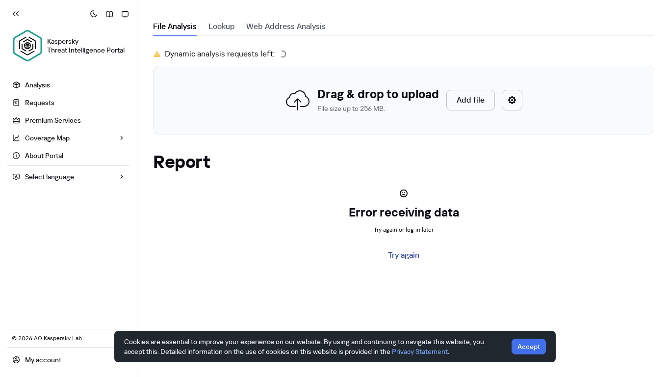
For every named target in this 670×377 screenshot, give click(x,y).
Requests (39, 103)
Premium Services (53, 120)
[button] (404, 100)
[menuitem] (68, 85)
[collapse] (16, 14)
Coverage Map (47, 138)
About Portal (44, 156)
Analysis (37, 85)
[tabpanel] (403, 91)
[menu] (68, 121)
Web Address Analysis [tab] (286, 26)
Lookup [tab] (221, 26)
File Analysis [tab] (175, 26)
